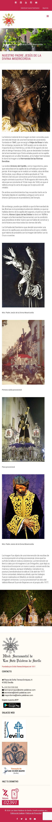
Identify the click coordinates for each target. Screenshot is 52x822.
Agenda (45, 8)
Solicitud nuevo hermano (30, 8)
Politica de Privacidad (34, 813)
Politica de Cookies (17, 813)
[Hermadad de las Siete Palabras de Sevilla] (17, 19)
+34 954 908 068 (11, 687)
